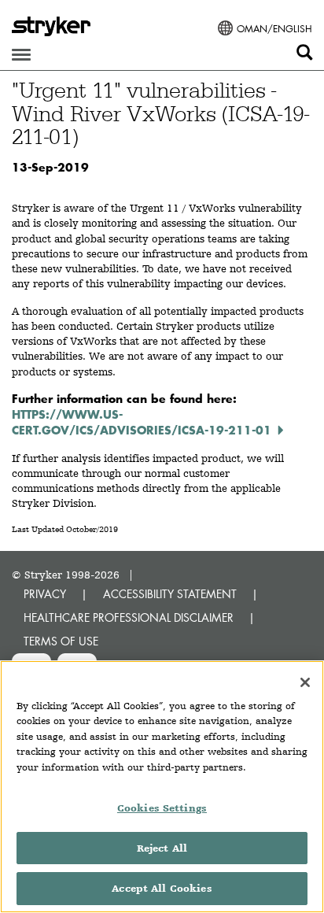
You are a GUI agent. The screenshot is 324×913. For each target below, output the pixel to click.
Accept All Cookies (162, 888)
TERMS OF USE (61, 641)
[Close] (305, 682)
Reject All (162, 848)
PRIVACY (45, 593)
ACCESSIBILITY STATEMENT (170, 593)
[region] (162, 786)
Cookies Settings (162, 808)
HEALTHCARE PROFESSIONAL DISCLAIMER (129, 617)
